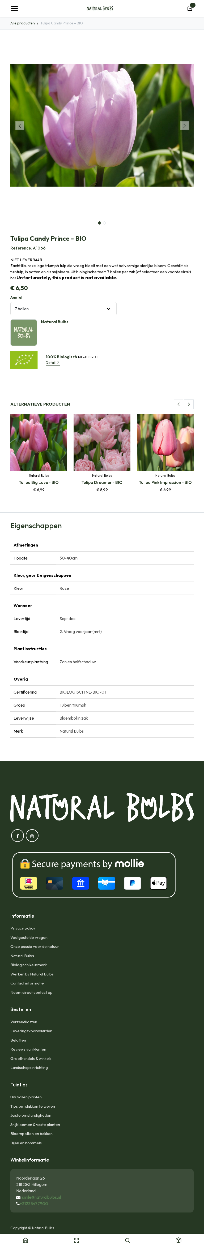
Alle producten (22, 23)
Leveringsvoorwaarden (31, 1030)
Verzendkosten (23, 1021)
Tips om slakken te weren (32, 1106)
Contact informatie (27, 983)
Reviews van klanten (28, 1049)
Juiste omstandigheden (30, 1115)
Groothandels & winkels (31, 1058)
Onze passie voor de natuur (34, 946)
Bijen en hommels (26, 1142)
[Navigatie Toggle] (14, 8)
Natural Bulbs (22, 955)
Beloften (18, 1040)
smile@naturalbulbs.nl (41, 1197)
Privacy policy (22, 928)
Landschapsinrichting (29, 1067)
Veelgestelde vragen (29, 937)
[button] (19, 125)
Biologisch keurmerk (28, 964)
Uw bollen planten (26, 1096)
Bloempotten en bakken (31, 1133)
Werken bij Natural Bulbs (32, 974)
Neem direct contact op (31, 992)
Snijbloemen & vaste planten (35, 1124)
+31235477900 (34, 1203)
